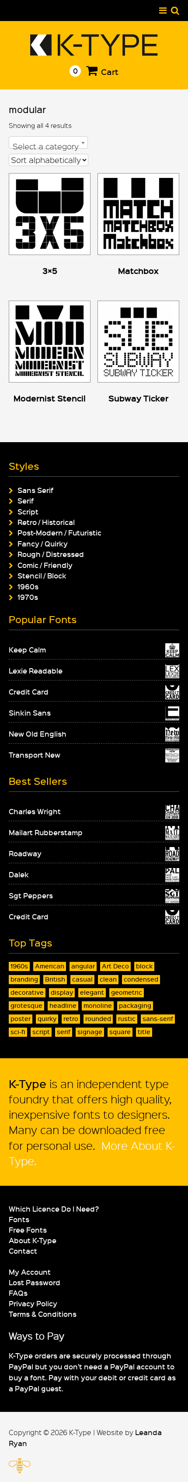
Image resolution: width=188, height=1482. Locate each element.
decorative (27, 992)
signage (89, 1032)
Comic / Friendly (45, 565)
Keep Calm (27, 649)
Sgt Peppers (31, 895)
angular (83, 966)
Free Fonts (28, 1229)
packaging (135, 1005)
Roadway (25, 853)
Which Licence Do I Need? (54, 1208)
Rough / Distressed (50, 554)
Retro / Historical (46, 522)
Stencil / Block (41, 575)
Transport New (34, 754)
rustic (127, 1018)
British (55, 979)
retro (70, 1018)
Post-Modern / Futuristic (59, 532)
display (62, 992)
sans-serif (158, 1018)
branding (24, 979)
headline (63, 1005)
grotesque (26, 1005)
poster (20, 1018)
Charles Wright (35, 811)
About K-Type (32, 1240)
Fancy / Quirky (42, 543)
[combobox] (48, 142)
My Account (30, 1271)
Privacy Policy (33, 1303)
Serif (25, 500)
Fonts (19, 1219)
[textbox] (48, 146)
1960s (27, 586)
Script (27, 511)
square (120, 1032)
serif (63, 1032)
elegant (92, 992)
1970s (27, 597)
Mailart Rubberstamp (46, 832)
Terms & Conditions (43, 1314)
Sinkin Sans (30, 712)
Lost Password (34, 1282)
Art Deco (115, 966)
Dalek (19, 874)
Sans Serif (35, 490)
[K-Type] (94, 52)
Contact (23, 1250)
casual (82, 979)
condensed (141, 979)
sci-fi (17, 1032)
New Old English (37, 733)
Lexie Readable (36, 670)
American (49, 966)
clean (108, 979)
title (144, 1032)
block (144, 966)
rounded (98, 1018)
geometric (126, 992)
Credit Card (29, 691)
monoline (98, 1005)
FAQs (18, 1293)
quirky (47, 1018)
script (41, 1032)
